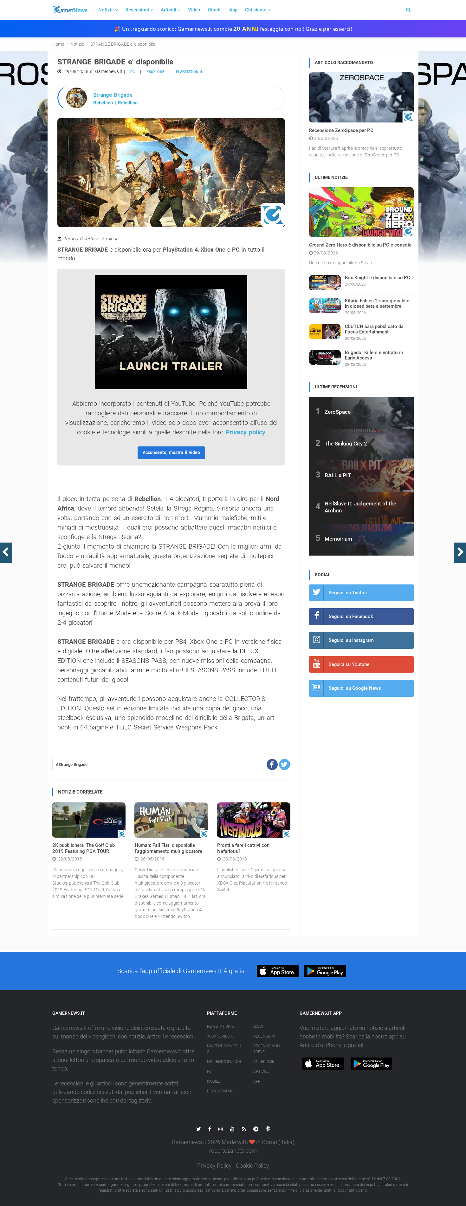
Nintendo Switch (224, 1061)
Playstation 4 (189, 72)
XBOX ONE (155, 72)
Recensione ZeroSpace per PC (341, 130)
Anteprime (263, 1061)
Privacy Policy (214, 1165)
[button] (272, 764)
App (233, 10)
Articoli (168, 10)
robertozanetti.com (233, 1150)
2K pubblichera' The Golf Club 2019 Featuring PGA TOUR (83, 848)
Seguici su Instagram (351, 640)
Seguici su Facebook (351, 616)
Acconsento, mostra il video (171, 452)
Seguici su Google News (355, 688)
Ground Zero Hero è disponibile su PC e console (360, 245)
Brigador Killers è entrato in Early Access (374, 355)
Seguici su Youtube (349, 664)
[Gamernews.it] (69, 10)
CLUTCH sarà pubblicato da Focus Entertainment (374, 329)
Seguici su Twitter (348, 593)
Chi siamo (256, 10)
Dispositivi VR (220, 1091)
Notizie (106, 10)
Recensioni (137, 10)
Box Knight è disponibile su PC (377, 277)
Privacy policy (245, 432)
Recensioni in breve (266, 1049)
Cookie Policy (252, 1165)
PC (132, 72)
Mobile (213, 1081)
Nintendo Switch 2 (224, 1049)
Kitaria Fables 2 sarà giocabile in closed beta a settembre (377, 303)
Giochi (215, 10)
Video (194, 10)
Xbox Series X (220, 1036)
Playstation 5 (220, 1026)
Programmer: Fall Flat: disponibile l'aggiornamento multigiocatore (168, 848)
